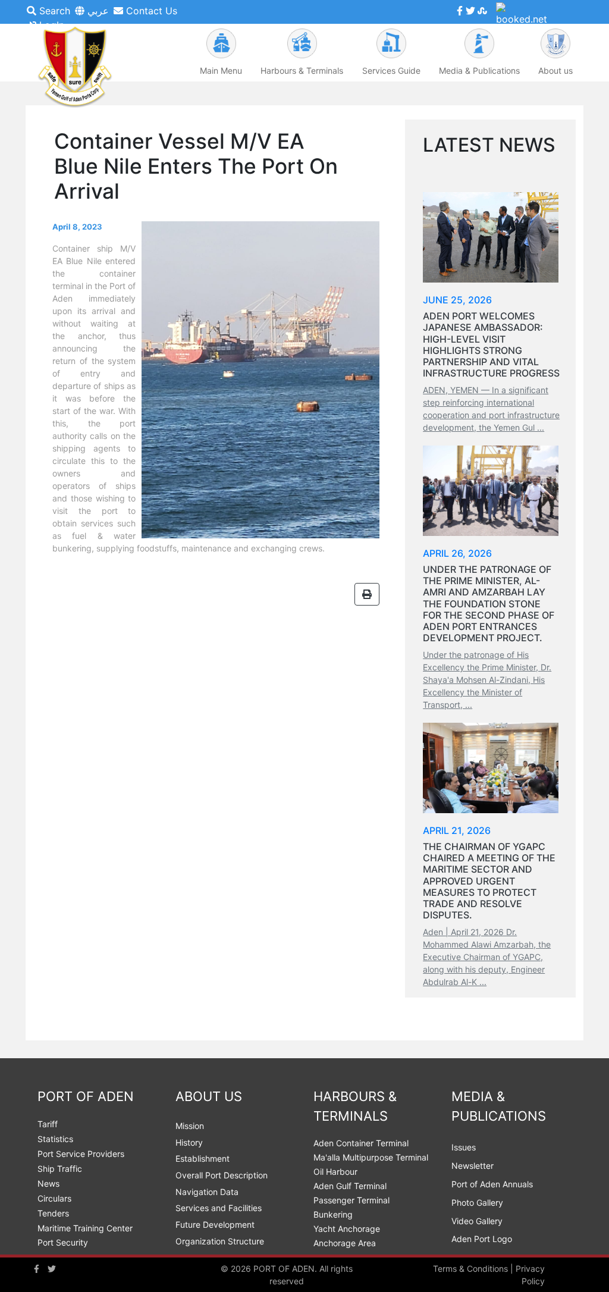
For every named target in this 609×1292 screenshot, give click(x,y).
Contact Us (150, 11)
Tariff (47, 1124)
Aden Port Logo (481, 1239)
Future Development (215, 1224)
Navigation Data (206, 1192)
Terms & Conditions (470, 1268)
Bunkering (333, 1214)
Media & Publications (479, 70)
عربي (96, 11)
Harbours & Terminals (301, 70)
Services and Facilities (218, 1208)
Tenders (53, 1213)
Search (53, 11)
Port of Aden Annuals (492, 1184)
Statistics (55, 1139)
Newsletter (472, 1166)
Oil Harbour (335, 1171)
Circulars (54, 1198)
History (189, 1142)
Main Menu (221, 70)
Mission (189, 1126)
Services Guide (391, 70)
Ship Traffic (59, 1169)
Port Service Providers (80, 1154)
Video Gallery (477, 1221)
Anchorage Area (344, 1243)
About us (555, 70)
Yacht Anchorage (346, 1229)
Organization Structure (219, 1241)
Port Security (62, 1242)
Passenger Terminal (351, 1200)
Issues (463, 1147)
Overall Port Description (221, 1175)
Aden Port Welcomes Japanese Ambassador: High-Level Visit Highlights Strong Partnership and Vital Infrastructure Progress (491, 344)
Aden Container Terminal (361, 1143)
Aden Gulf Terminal (350, 1186)
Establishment (202, 1158)
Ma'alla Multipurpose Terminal (370, 1157)
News (48, 1183)
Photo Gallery (477, 1202)
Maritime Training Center (85, 1228)
